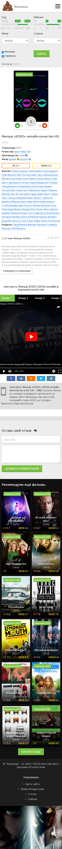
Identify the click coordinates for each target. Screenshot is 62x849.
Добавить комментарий (22, 468)
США (21, 155)
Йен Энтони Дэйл (26, 174)
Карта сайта (32, 784)
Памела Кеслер (18, 213)
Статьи (32, 794)
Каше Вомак (14, 209)
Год (4, 17)
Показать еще (31, 751)
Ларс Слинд (8, 197)
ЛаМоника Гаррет (38, 190)
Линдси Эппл (29, 209)
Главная (32, 799)
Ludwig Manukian (24, 197)
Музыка (21, 228)
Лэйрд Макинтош (11, 186)
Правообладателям (32, 789)
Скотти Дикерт (35, 213)
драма (12, 159)
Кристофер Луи (22, 151)
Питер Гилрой (29, 182)
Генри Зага (22, 190)
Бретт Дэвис (51, 194)
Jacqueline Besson (11, 220)
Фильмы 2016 (9, 228)
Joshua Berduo (52, 213)
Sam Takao (27, 220)
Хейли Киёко (35, 171)
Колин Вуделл (50, 171)
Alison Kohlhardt (29, 216)
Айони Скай (50, 178)
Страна (38, 33)
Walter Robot (40, 220)
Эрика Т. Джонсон (43, 197)
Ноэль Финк (42, 209)
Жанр (5, 33)
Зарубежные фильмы (25, 224)
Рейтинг (39, 17)
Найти (41, 53)
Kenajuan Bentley (11, 216)
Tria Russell (54, 220)
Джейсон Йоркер (11, 201)
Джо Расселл (25, 205)
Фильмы (10, 51)
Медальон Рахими (47, 182)
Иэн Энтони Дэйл (20, 194)
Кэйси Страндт (20, 171)
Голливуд (52, 224)
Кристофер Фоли (30, 201)
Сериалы (10, 55)
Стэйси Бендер (10, 205)
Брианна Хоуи (29, 186)
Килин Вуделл (44, 186)
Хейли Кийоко (47, 201)
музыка (24, 159)
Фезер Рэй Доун (41, 205)
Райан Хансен (36, 178)
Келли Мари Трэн (18, 178)
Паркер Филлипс (48, 216)
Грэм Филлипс (9, 174)
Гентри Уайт (8, 190)
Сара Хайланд (44, 174)
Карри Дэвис (37, 194)
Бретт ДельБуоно (11, 182)
